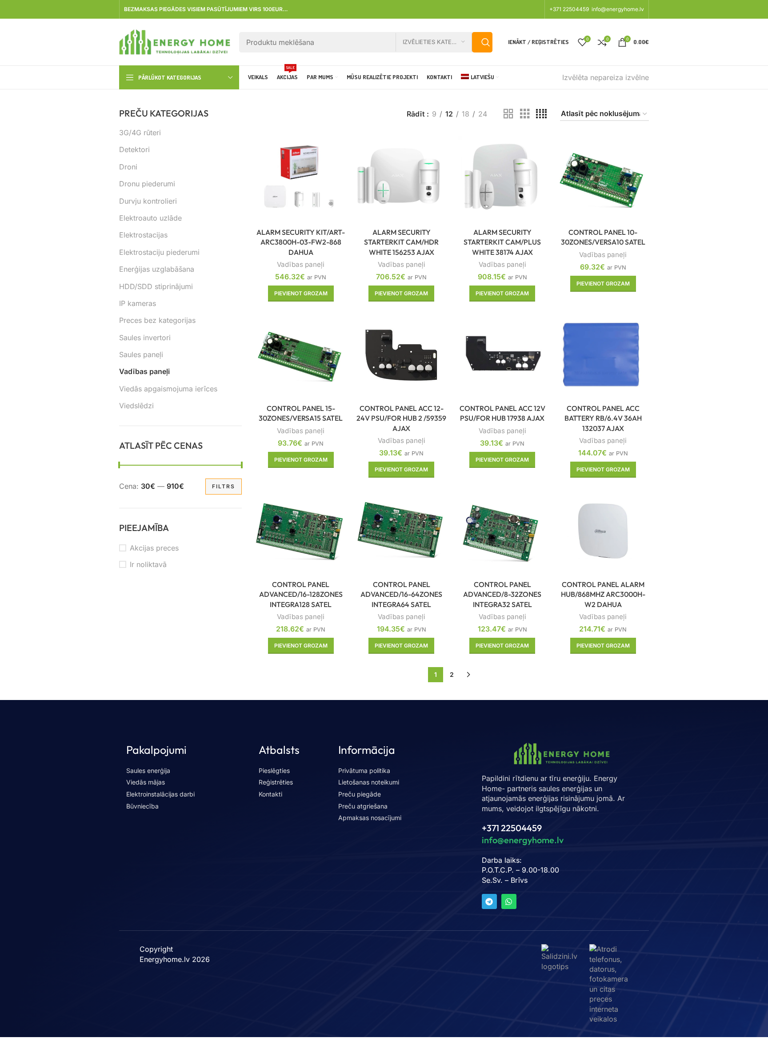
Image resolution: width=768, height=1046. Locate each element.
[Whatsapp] (508, 901)
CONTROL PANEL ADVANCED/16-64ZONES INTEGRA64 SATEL (401, 594)
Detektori (134, 149)
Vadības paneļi (144, 371)
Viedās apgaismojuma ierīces (168, 388)
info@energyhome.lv (618, 9)
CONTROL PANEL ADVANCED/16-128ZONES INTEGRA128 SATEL (301, 594)
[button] (301, 294)
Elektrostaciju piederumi (159, 252)
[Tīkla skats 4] (541, 114)
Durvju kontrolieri (148, 201)
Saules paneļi (141, 354)
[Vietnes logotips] (174, 41)
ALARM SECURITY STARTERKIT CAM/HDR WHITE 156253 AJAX (401, 242)
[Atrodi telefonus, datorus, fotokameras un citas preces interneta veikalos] (608, 983)
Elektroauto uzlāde (150, 217)
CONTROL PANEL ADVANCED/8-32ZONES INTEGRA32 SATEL (502, 594)
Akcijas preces (154, 547)
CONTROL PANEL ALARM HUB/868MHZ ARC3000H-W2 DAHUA (603, 594)
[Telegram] (489, 901)
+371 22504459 (569, 9)
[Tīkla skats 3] (525, 114)
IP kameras (137, 303)
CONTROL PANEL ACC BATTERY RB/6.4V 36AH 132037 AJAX (603, 418)
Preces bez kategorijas (157, 320)
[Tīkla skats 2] (508, 114)
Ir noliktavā (148, 564)
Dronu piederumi (147, 183)
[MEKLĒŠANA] (482, 42)
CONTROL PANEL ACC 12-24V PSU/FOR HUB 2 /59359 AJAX (401, 418)
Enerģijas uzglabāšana (156, 269)
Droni (128, 166)
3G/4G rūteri (140, 132)
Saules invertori (145, 337)
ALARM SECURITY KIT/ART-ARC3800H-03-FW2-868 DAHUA (300, 242)
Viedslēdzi (136, 405)
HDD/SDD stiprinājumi (156, 286)
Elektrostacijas (143, 234)
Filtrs (223, 486)
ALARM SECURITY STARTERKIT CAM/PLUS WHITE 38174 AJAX (502, 242)
